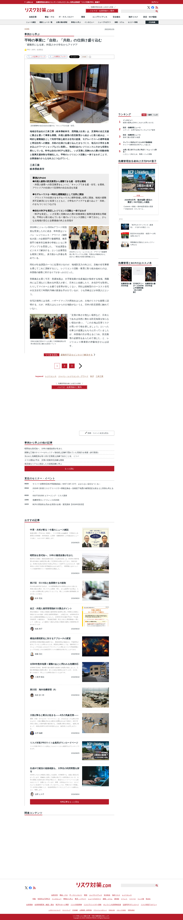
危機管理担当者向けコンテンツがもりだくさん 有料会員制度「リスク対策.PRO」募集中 (68, 2)
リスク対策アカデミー (149, 905)
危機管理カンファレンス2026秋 (46, 500)
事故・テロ (49, 17)
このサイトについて (54, 910)
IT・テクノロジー (66, 17)
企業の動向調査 (61, 22)
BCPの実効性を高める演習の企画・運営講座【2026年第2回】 (59, 504)
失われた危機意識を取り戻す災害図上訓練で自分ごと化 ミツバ (52, 456)
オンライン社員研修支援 (112, 905)
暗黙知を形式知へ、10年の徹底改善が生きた (43, 448)
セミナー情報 (133, 22)
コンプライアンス (99, 17)
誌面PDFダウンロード (131, 905)
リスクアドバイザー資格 (92, 905)
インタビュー (89, 22)
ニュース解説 (31, 22)
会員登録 (29, 905)
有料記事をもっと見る (69, 802)
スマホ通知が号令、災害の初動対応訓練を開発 (44, 460)
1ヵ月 (156, 115)
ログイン (155, 2)
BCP (92, 376)
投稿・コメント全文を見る (98, 433)
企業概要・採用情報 (86, 910)
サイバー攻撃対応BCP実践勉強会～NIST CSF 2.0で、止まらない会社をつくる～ (67, 484)
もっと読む (69, 469)
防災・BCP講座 (150, 17)
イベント (124, 899)
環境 (83, 17)
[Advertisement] (69, 844)
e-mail (84, 56)
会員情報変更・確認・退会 (44, 905)
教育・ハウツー (80, 899)
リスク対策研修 (76, 905)
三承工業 (99, 376)
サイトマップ (66, 910)
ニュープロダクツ (104, 22)
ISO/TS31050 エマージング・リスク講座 (50, 495)
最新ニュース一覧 (46, 22)
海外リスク (133, 17)
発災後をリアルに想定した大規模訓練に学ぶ (43, 464)
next (81, 365)
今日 (144, 115)
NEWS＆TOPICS (44, 899)
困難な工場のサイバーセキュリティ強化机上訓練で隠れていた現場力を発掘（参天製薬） (62, 452)
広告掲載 (152, 22)
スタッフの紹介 (121, 910)
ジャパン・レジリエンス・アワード (73, 376)
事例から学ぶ (76, 22)
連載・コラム (119, 22)
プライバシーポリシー (100, 910)
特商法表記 (131, 910)
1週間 (149, 115)
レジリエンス (50, 376)
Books (148, 899)
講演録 (116, 899)
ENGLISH (112, 910)
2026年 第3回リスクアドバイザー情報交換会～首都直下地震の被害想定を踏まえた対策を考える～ (73, 489)
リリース (132, 899)
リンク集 (141, 899)
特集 (34, 899)
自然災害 (33, 17)
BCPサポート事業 (62, 905)
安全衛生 (116, 17)
